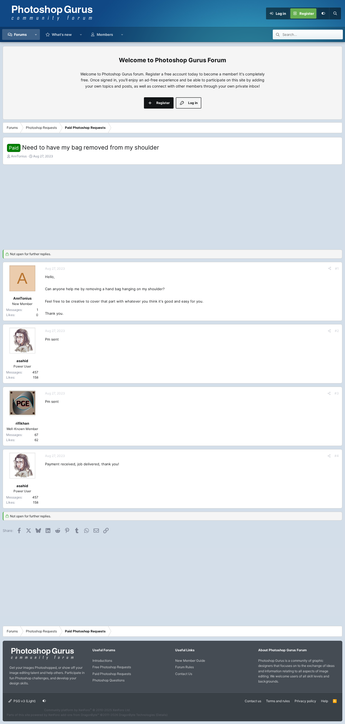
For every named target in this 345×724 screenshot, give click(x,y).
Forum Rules (184, 667)
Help (324, 701)
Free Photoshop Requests (111, 667)
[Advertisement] (172, 206)
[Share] (329, 268)
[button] (36, 34)
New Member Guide (190, 661)
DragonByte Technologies (137, 715)
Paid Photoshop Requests (111, 674)
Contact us (253, 701)
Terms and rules (278, 701)
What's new (62, 34)
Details (162, 715)
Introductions (102, 661)
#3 (336, 393)
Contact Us (183, 674)
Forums (20, 34)
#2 (337, 331)
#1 (337, 268)
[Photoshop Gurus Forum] (41, 659)
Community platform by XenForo (87, 710)
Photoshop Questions (108, 680)
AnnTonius (19, 156)
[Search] (335, 13)
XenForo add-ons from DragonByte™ (73, 715)
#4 (336, 456)
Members (105, 34)
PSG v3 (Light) (24, 701)
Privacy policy (305, 701)
